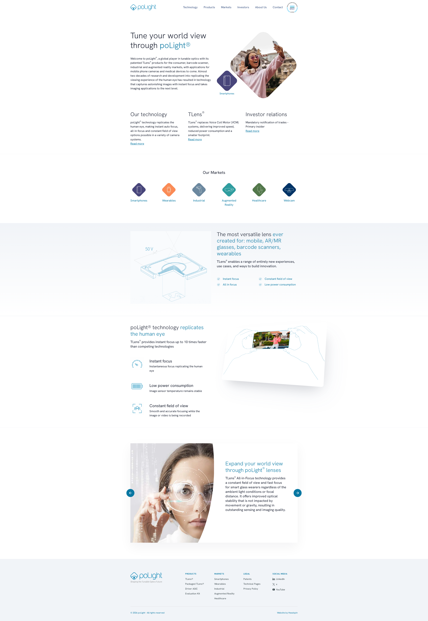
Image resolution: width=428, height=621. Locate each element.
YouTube (280, 589)
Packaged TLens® (194, 583)
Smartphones (227, 93)
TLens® (189, 579)
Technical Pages (251, 583)
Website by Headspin (287, 612)
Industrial (219, 588)
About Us (261, 7)
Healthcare (220, 598)
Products (209, 7)
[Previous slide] (236, 65)
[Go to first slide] (298, 493)
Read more (137, 143)
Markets (226, 7)
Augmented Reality (224, 593)
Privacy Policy (250, 588)
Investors (243, 7)
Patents (247, 579)
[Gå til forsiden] (146, 577)
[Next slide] (291, 65)
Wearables (220, 583)
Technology (190, 7)
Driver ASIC (191, 588)
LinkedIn (280, 579)
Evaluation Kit (192, 593)
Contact (278, 7)
